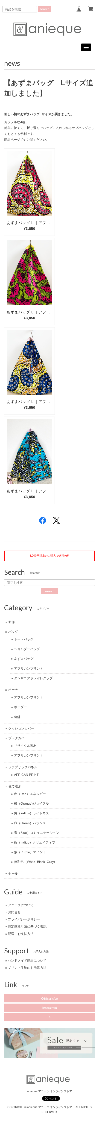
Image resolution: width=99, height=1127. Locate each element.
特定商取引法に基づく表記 (27, 926)
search (45, 9)
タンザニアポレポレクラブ (33, 678)
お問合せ (14, 912)
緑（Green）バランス (30, 823)
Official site (49, 998)
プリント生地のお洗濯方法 (27, 967)
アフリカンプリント (28, 668)
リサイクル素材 (25, 745)
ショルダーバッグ (27, 649)
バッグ (13, 632)
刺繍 (17, 717)
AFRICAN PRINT (26, 775)
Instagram (49, 1008)
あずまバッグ (23, 658)
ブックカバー (18, 738)
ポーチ (13, 690)
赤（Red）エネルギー (30, 794)
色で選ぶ (14, 786)
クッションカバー (21, 728)
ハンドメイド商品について (27, 960)
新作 (11, 622)
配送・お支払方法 (21, 934)
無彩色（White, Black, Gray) (34, 862)
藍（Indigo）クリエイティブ (34, 842)
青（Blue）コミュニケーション (36, 833)
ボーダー (20, 707)
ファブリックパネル (22, 767)
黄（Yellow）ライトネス (31, 813)
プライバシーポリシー (24, 919)
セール (13, 873)
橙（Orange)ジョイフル (31, 803)
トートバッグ (23, 639)
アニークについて (21, 905)
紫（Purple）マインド (30, 852)
